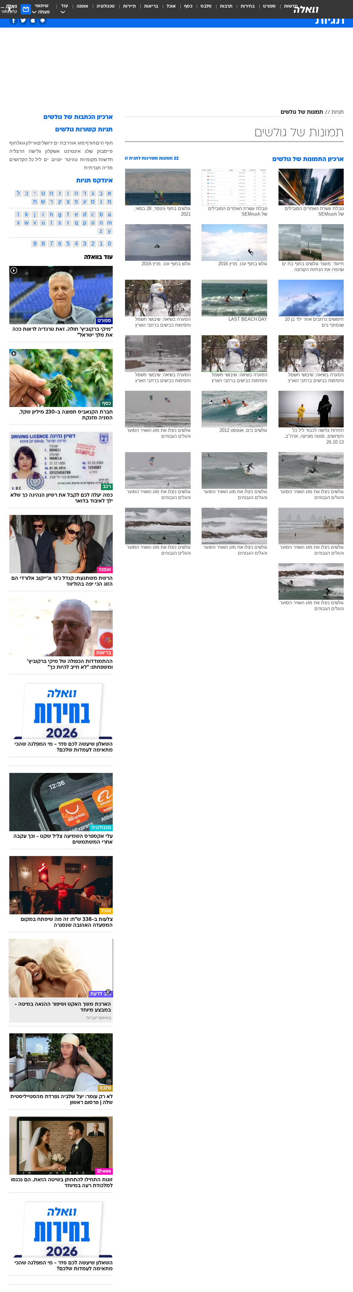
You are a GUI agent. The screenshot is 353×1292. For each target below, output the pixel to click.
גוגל (21, 143)
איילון (31, 143)
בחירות (248, 6)
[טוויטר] (23, 20)
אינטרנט (72, 151)
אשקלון (52, 151)
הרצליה (16, 151)
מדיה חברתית (98, 167)
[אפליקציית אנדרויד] (42, 20)
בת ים (60, 143)
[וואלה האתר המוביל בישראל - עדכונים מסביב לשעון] (306, 9)
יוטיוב (56, 159)
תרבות (226, 6)
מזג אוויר (76, 143)
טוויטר (71, 159)
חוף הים (104, 143)
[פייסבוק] (13, 20)
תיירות (129, 6)
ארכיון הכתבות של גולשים (78, 117)
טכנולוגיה (106, 6)
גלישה (35, 151)
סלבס (206, 6)
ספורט (269, 6)
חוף (13, 143)
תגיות (337, 112)
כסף (188, 6)
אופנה (82, 6)
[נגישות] (9, 9)
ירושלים (45, 143)
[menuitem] (265, 9)
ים (46, 159)
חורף (90, 143)
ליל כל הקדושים (25, 159)
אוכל (171, 6)
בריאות (151, 6)
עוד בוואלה (98, 257)
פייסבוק (105, 151)
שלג (89, 151)
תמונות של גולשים (302, 112)
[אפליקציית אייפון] (33, 20)
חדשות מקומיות (96, 159)
